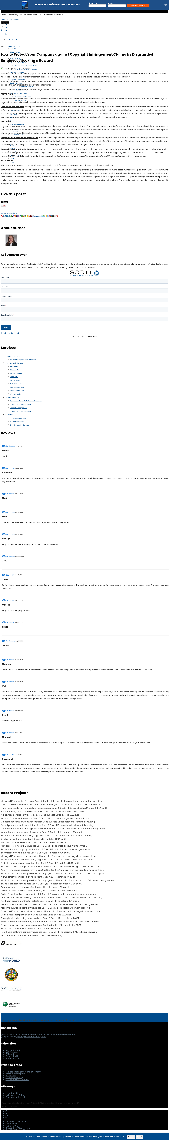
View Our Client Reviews (10, 19)
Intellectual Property (16, 1073)
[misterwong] (49, 216)
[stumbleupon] (44, 216)
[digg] (5, 216)
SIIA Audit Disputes (17, 387)
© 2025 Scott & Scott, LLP (18, 1129)
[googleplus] (57, 216)
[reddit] (24, 216)
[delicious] (13, 216)
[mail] (55, 216)
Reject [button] (139, 1137)
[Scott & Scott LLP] (12, 18)
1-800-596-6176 (10, 333)
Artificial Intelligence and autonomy (23, 359)
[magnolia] (27, 216)
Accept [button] (130, 1137)
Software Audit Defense (14, 363)
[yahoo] (18, 216)
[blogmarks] (26, 216)
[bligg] (46, 216)
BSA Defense (12, 1052)
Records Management (18, 408)
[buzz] (51, 216)
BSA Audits (14, 366)
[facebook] (36, 216)
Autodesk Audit (15, 384)
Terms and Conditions (17, 1121)
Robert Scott (12, 1093)
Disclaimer (11, 1125)
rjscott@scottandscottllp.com (31, 1036)
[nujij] (2, 216)
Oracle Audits (15, 380)
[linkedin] (7, 216)
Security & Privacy (12, 397)
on (10, 446)
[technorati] (11, 216)
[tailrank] (31, 216)
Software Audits (14, 46)
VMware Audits (15, 394)
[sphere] (9, 216)
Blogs (5, 46)
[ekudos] (4, 216)
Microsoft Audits (16, 373)
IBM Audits (14, 377)
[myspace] (53, 216)
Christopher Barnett (15, 1097)
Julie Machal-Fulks (15, 1095)
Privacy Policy (12, 1123)
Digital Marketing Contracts (20, 425)
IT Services (9, 415)
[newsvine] (22, 216)
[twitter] (42, 216)
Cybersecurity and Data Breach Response (26, 401)
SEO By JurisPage (14, 1127)
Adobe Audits (12, 1058)
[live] (29, 216)
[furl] (15, 216)
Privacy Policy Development (20, 404)
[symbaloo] (48, 216)
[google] (20, 216)
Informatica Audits (17, 390)
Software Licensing (17, 421)
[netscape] (16, 216)
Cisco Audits (14, 370)
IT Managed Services (18, 418)
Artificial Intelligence (13, 356)
